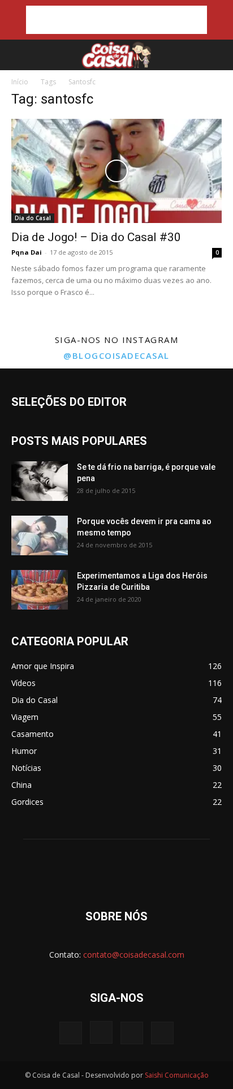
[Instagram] (101, 1032)
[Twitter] (131, 1033)
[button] (18, 55)
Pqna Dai (26, 252)
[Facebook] (70, 1033)
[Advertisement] (116, 20)
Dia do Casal (33, 218)
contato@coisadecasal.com (133, 954)
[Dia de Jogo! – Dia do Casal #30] (116, 171)
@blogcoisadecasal (116, 355)
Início (19, 82)
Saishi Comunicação (177, 1075)
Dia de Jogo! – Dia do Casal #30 (96, 237)
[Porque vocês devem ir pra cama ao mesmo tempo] (39, 535)
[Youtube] (162, 1033)
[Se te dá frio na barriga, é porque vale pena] (39, 481)
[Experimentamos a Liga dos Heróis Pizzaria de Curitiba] (39, 590)
